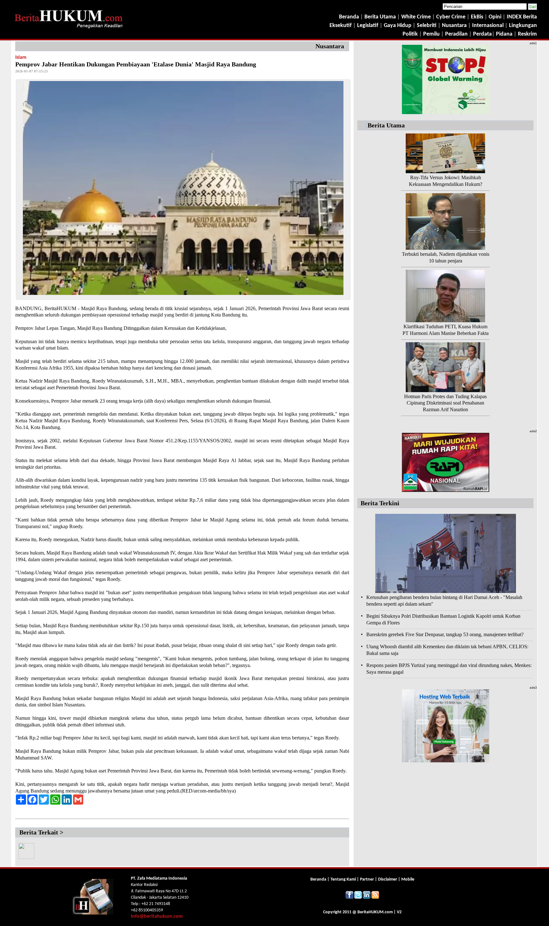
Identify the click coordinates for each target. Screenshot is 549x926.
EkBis (478, 17)
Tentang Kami (343, 879)
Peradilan (456, 34)
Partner (367, 879)
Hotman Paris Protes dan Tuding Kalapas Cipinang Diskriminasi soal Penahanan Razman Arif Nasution (445, 403)
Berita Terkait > (41, 832)
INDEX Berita (522, 17)
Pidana (504, 34)
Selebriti (427, 26)
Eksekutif (341, 26)
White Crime (416, 17)
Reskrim (527, 34)
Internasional (488, 26)
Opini (494, 17)
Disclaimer (387, 879)
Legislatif (367, 26)
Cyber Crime (451, 17)
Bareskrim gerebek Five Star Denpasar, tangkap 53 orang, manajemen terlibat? (445, 634)
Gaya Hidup (397, 26)
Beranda (349, 17)
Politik (410, 34)
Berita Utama (380, 17)
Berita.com (375, 912)
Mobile (407, 879)
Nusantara (454, 26)
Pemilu (431, 34)
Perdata (482, 34)
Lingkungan (523, 26)
